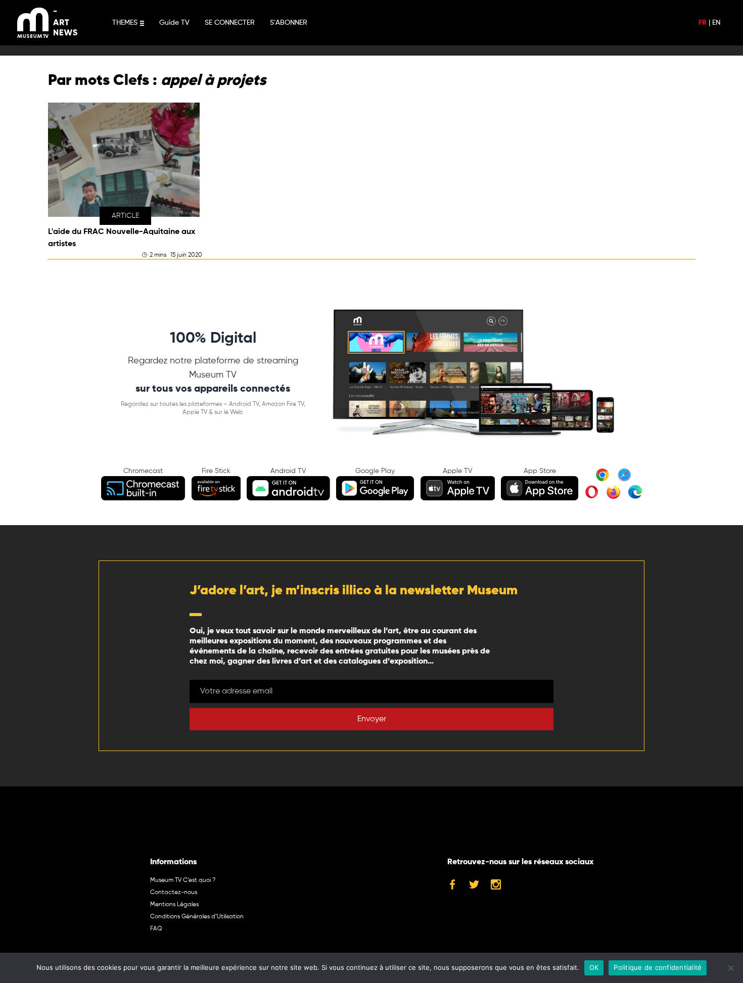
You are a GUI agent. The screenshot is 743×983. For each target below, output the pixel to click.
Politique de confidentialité (658, 967)
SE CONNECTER (230, 22)
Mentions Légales (174, 905)
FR (703, 22)
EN (716, 22)
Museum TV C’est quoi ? (182, 880)
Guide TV (174, 22)
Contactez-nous (173, 893)
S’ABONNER (288, 22)
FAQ (156, 929)
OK (594, 967)
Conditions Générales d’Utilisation (197, 917)
